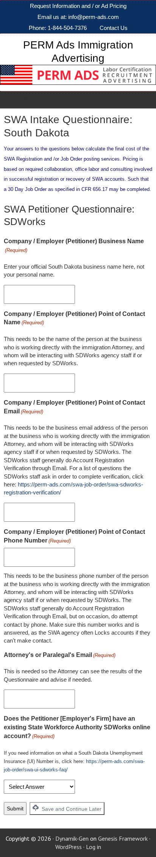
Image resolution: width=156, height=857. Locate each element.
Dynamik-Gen (72, 838)
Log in (93, 847)
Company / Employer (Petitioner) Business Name (74, 245)
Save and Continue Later (70, 809)
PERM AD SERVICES (38, 99)
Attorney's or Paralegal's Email (59, 655)
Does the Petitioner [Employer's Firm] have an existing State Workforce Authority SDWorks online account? (77, 727)
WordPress (68, 847)
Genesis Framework (123, 838)
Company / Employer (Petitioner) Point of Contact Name (74, 318)
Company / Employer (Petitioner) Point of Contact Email (74, 406)
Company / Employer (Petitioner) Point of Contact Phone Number (74, 536)
